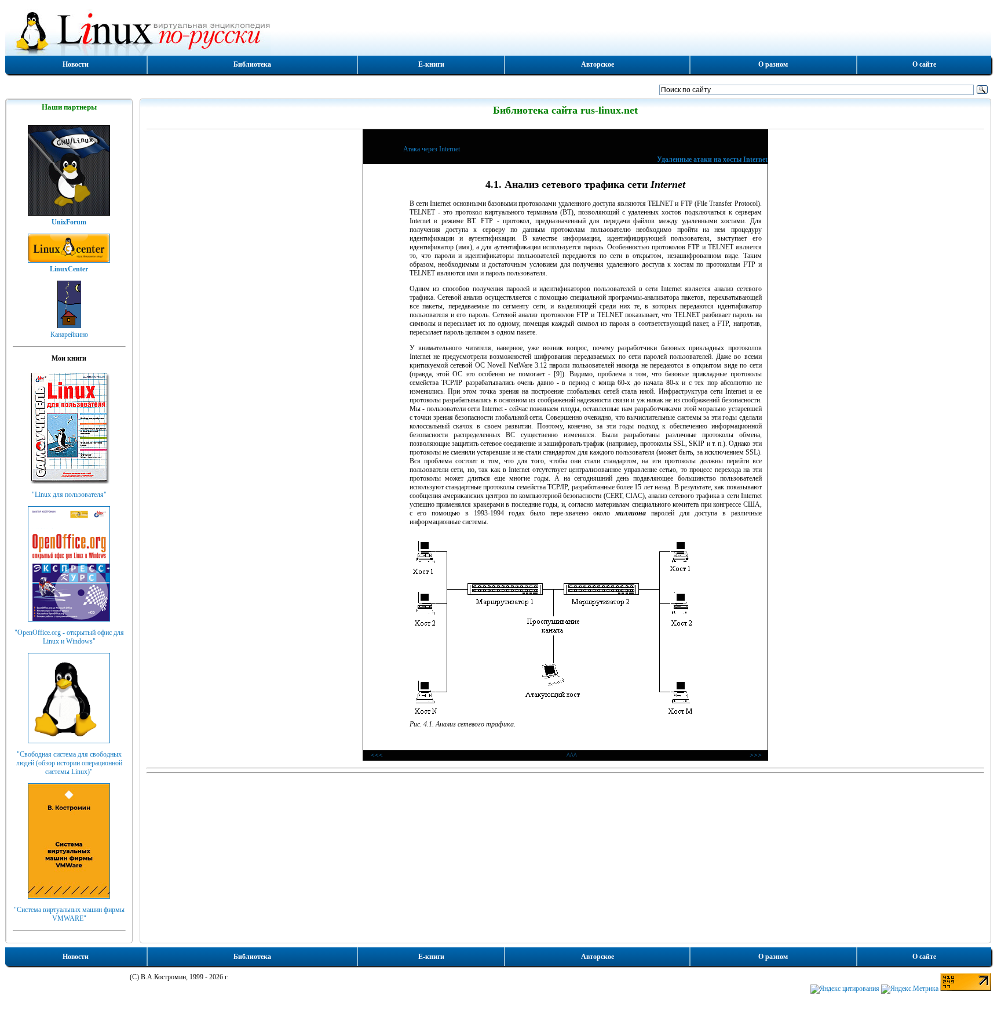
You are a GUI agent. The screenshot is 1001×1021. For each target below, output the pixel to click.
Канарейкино (69, 334)
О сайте (924, 64)
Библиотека (252, 64)
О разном (773, 64)
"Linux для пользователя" (69, 494)
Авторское (597, 64)
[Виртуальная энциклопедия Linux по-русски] (498, 31)
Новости (76, 64)
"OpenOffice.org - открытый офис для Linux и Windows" (69, 636)
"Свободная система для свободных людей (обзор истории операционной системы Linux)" (69, 763)
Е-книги (431, 64)
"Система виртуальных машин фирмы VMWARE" (69, 914)
